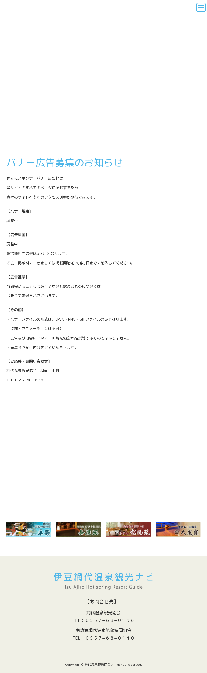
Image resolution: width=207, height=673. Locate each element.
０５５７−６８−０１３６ (109, 620)
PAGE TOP (196, 646)
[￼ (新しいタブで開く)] (28, 529)
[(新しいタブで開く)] (78, 529)
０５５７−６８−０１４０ (109, 638)
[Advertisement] (103, 462)
